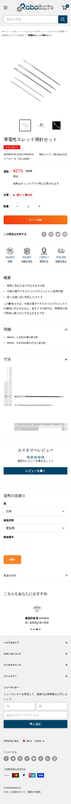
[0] (64, 7)
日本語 (38, 741)
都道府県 (9, 520)
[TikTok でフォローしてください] (40, 758)
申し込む (35, 723)
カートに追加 (35, 220)
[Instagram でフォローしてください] (20, 758)
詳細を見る (26, 261)
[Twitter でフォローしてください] (13, 758)
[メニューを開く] (5, 7)
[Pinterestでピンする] (51, 234)
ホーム (5, 31)
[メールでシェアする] (64, 234)
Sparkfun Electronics (19, 154)
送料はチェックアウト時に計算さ (32, 183)
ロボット (16, 31)
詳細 (10, 261)
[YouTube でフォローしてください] (33, 758)
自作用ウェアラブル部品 (13, 35)
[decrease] (17, 206)
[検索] (62, 19)
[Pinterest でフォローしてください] (26, 758)
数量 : (7, 206)
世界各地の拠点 (11, 741)
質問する (44, 261)
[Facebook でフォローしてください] (6, 758)
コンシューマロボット (34, 31)
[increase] (39, 206)
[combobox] (31, 19)
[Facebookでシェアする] (44, 234)
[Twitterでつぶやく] (57, 234)
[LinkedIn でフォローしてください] (47, 758)
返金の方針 (10, 575)
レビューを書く (35, 470)
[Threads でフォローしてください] (54, 758)
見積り (12, 559)
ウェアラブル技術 (56, 31)
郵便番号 (9, 537)
